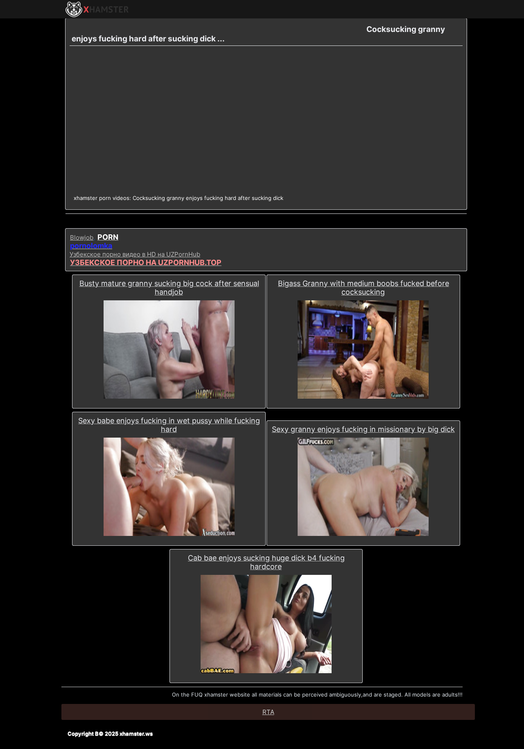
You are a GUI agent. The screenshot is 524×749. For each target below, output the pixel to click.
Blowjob (81, 237)
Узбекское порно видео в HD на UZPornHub (135, 254)
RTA (268, 712)
